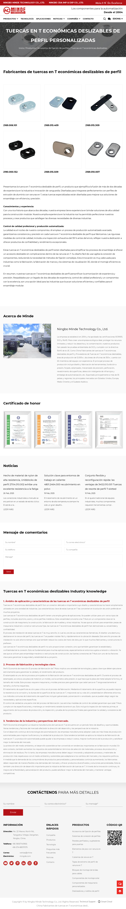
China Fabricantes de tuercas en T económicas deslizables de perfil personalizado (63, 906)
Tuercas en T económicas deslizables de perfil (23, 605)
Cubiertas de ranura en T (82, 857)
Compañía (72, 19)
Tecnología (27, 19)
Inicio (21, 48)
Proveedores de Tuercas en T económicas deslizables (98, 354)
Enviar (13, 812)
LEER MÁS (8, 509)
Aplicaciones (43, 19)
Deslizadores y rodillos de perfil (85, 891)
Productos (9, 19)
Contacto (88, 19)
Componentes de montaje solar (85, 878)
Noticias (58, 19)
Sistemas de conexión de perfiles (86, 836)
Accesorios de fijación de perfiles (54, 48)
